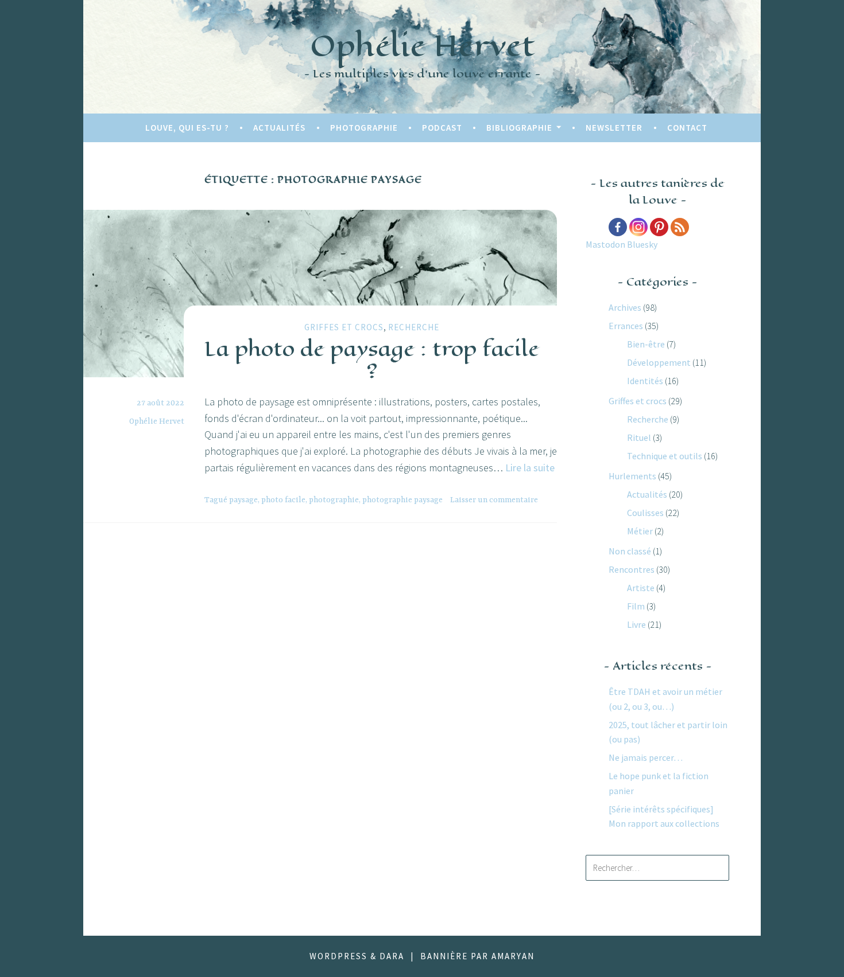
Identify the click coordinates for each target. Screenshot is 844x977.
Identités (645, 380)
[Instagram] (638, 227)
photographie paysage (402, 500)
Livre (636, 624)
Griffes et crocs (344, 327)
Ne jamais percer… (646, 757)
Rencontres (632, 569)
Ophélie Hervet (422, 46)
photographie (334, 500)
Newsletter (614, 127)
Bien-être (646, 344)
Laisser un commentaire (494, 500)
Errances (626, 325)
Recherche (413, 327)
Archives (625, 307)
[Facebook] (618, 227)
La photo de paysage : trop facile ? (371, 359)
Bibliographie (519, 127)
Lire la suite (530, 467)
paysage (243, 500)
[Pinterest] (659, 227)
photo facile (283, 500)
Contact (687, 127)
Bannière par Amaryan (477, 956)
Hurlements (632, 476)
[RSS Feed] (680, 227)
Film (636, 606)
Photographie (364, 127)
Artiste (641, 587)
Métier (640, 531)
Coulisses (645, 512)
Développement (659, 362)
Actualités (279, 127)
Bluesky (642, 244)
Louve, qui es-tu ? (187, 127)
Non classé (630, 551)
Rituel (639, 437)
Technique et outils (664, 456)
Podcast (442, 127)
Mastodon (605, 244)
